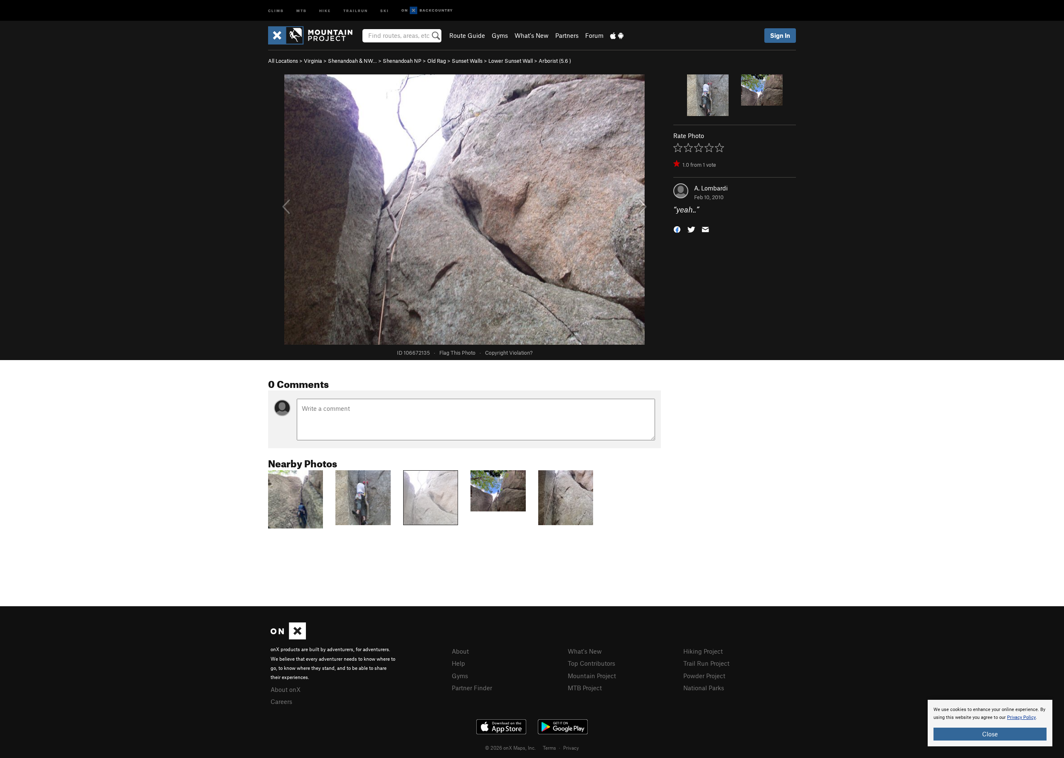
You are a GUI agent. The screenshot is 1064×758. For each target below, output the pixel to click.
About (460, 651)
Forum (594, 35)
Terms (549, 748)
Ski (384, 10)
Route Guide (467, 35)
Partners (567, 35)
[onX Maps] (288, 637)
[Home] (314, 35)
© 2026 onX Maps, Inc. (510, 748)
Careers (281, 701)
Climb (276, 10)
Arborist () (555, 60)
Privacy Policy (1021, 717)
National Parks (703, 687)
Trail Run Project (706, 663)
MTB (301, 10)
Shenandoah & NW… (352, 60)
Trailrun (355, 10)
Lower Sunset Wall (510, 60)
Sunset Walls (467, 60)
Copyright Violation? (508, 352)
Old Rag (436, 60)
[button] (677, 229)
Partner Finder (472, 687)
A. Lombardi (711, 188)
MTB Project (585, 687)
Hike (325, 10)
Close (990, 734)
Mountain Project (592, 675)
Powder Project (704, 675)
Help (458, 663)
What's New (532, 35)
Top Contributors (591, 663)
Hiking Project (703, 651)
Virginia (313, 60)
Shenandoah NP (402, 60)
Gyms (500, 35)
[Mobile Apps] (616, 35)
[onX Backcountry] (427, 10)
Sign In (780, 35)
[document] (990, 723)
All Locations (283, 60)
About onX (285, 689)
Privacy (571, 748)
